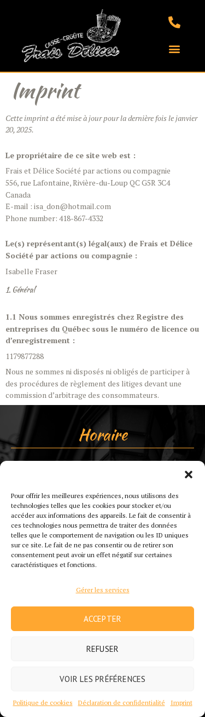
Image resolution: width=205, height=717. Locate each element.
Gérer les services (103, 590)
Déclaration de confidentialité (121, 702)
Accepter (103, 619)
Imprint (181, 702)
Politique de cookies (43, 702)
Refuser (102, 649)
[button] (188, 474)
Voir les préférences (103, 679)
